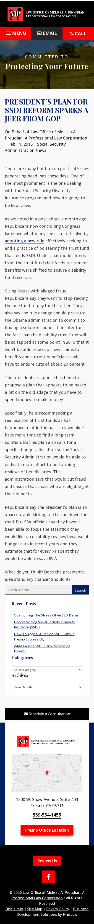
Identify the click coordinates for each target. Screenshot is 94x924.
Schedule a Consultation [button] (49, 713)
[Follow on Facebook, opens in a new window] (48, 876)
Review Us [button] (47, 860)
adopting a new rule (24, 241)
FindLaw (70, 914)
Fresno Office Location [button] (47, 830)
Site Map (34, 908)
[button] (15, 34)
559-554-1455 (47, 815)
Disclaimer (14, 908)
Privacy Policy (57, 908)
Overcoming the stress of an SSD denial (46, 615)
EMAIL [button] (50, 33)
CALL (80, 33)
